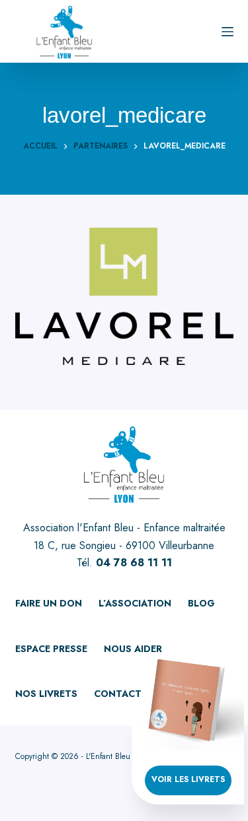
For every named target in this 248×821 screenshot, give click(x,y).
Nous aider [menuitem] (133, 648)
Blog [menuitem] (201, 603)
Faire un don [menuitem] (48, 603)
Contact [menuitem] (118, 693)
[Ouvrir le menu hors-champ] (227, 32)
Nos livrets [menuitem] (46, 693)
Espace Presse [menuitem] (51, 648)
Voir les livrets (188, 779)
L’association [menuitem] (135, 603)
